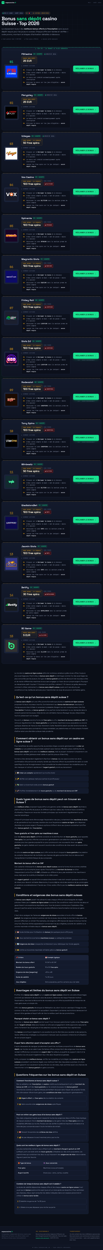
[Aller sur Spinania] (11, 235)
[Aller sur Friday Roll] (11, 318)
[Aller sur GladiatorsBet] (11, 523)
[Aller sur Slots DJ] (11, 359)
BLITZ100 (49, 184)
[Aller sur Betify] (11, 605)
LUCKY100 (49, 307)
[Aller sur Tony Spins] (11, 441)
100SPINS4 (49, 389)
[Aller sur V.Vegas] (11, 153)
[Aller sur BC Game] (11, 646)
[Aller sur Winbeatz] (11, 482)
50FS (47, 512)
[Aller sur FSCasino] (11, 71)
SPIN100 (49, 225)
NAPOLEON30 (50, 594)
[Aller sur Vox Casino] (11, 194)
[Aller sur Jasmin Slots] (11, 564)
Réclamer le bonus (85, 68)
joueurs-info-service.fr (42, 1238)
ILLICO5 (43, 635)
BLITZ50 (49, 471)
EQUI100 (49, 266)
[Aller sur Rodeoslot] (11, 400)
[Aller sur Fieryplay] (11, 112)
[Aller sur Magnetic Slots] (11, 276)
